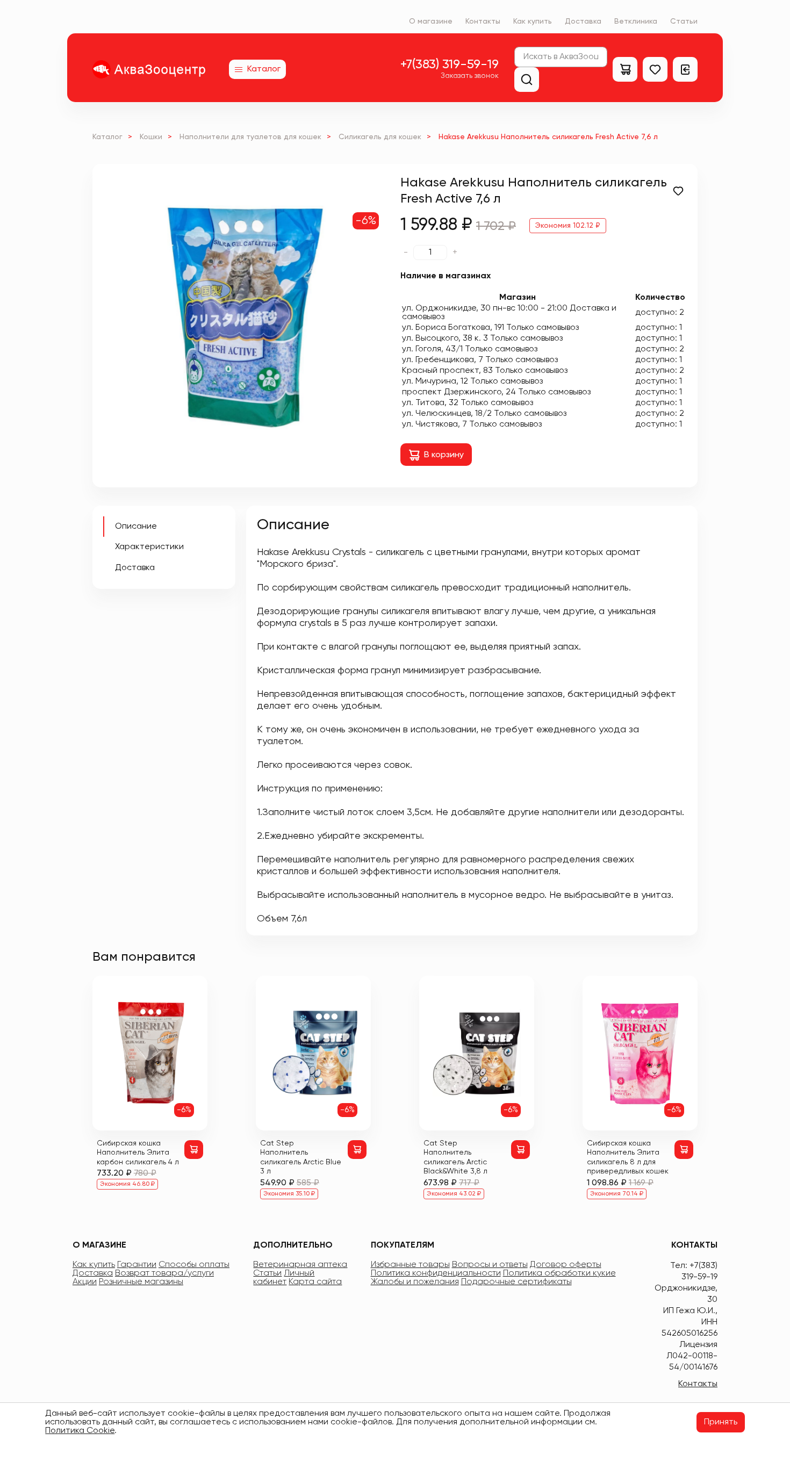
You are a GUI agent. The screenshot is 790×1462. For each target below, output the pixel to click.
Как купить (532, 21)
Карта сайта (315, 1282)
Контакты (482, 21)
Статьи (684, 21)
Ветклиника (635, 21)
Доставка (583, 21)
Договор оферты (565, 1265)
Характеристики (149, 547)
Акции (85, 1282)
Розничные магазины (141, 1282)
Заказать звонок (470, 76)
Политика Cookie (79, 1431)
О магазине (431, 21)
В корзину (444, 455)
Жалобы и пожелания (415, 1282)
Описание (136, 526)
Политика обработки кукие (559, 1273)
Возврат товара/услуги (164, 1273)
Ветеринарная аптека (300, 1265)
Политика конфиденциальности (436, 1273)
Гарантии (136, 1265)
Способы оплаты (194, 1265)
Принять (720, 1422)
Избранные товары (410, 1265)
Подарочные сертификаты (516, 1282)
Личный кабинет (283, 1277)
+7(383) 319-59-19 (449, 64)
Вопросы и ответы (490, 1265)
